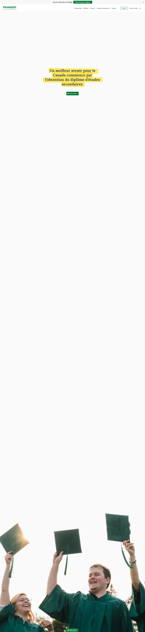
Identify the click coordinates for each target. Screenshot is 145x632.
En (140, 8)
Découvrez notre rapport (82, 2)
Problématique (78, 8)
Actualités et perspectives (103, 8)
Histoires (92, 8)
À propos (114, 8)
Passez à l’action (133, 8)
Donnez (124, 8)
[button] (72, 2)
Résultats (86, 8)
